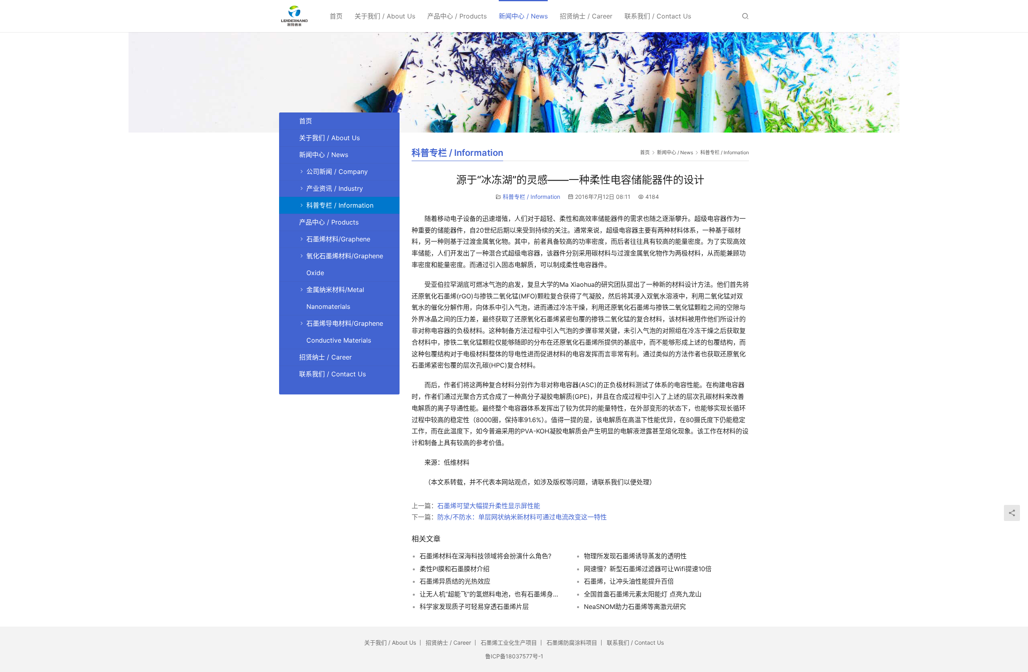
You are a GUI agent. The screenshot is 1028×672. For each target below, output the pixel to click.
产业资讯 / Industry (334, 188)
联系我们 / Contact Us (657, 16)
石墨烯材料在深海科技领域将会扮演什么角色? (485, 556)
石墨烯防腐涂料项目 (572, 642)
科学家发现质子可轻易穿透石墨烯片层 (474, 607)
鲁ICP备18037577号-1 (514, 656)
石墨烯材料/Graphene (338, 239)
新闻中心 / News (523, 16)
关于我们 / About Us (385, 16)
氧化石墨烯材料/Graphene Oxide (344, 264)
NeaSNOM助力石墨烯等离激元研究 (635, 607)
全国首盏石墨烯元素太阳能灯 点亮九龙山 (643, 594)
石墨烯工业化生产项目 (509, 642)
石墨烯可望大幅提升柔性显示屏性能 (488, 506)
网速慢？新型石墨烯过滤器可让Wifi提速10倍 (648, 569)
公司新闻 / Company (337, 171)
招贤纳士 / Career (586, 16)
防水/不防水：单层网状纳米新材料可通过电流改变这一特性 (522, 517)
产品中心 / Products (457, 16)
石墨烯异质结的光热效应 (455, 581)
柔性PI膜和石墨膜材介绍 (455, 569)
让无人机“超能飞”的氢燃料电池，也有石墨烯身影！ (492, 594)
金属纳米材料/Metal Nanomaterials (335, 298)
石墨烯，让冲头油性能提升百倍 (629, 581)
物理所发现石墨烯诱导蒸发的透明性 (635, 556)
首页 (336, 16)
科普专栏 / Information (531, 196)
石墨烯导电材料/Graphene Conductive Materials (344, 331)
